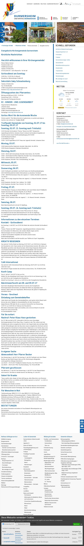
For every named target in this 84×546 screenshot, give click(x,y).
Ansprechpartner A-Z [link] (8, 460)
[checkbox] (3, 524)
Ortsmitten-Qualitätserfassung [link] (32, 501)
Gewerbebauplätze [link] (66, 450)
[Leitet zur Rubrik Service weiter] (2, 35)
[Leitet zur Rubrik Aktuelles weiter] (2, 24)
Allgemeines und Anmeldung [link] (49, 463)
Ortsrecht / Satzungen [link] (7, 456)
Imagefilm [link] (26, 486)
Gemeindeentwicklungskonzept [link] (69, 445)
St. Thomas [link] (48, 481)
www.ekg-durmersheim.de (15, 112)
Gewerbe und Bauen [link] (66, 447)
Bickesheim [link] (27, 473)
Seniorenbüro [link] (48, 443)
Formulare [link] (5, 465)
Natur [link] (25, 462)
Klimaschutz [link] (27, 503)
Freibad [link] (26, 451)
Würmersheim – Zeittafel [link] (31, 484)
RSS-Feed (43, 4)
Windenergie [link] (27, 512)
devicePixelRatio (9, 534)
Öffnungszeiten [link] (5, 454)
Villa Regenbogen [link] (49, 468)
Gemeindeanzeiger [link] (6, 443)
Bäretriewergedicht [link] (29, 471)
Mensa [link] (45, 484)
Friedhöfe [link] (26, 467)
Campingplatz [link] (28, 458)
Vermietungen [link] (28, 464)
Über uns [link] (47, 445)
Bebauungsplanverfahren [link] (68, 441)
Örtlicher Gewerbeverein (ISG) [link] (69, 477)
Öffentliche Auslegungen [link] (67, 459)
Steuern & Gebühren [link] (6, 476)
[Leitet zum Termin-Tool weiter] (2, 40)
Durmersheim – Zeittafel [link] (31, 477)
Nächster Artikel (20, 45)
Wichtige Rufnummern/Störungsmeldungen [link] (10, 486)
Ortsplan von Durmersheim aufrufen (67, 126)
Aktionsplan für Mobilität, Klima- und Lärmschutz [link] (33, 498)
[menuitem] (61, 4)
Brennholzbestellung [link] (30, 510)
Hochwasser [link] (27, 495)
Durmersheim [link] (28, 475)
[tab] (8, 524)
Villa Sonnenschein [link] (50, 471)
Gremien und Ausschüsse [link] (9, 447)
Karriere (37, 4)
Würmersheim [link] (28, 482)
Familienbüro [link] (48, 441)
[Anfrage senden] (82, 428)
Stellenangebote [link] (6, 474)
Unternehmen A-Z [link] (65, 483)
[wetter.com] (61, 108)
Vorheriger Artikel (7, 45)
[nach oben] (82, 432)
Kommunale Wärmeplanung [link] (68, 456)
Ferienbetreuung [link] (48, 447)
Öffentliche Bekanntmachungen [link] (10, 452)
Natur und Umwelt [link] (29, 493)
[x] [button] (81, 524)
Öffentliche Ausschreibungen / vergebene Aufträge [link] (69, 462)
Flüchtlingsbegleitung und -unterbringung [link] (31, 448)
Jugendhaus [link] (47, 454)
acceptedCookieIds (9, 541)
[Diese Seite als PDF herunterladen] (82, 423)
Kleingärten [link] (27, 460)
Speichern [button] (76, 524)
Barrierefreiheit (53, 4)
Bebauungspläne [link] (65, 439)
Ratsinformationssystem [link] (9, 450)
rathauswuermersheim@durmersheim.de (68, 138)
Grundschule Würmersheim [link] (48, 495)
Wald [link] (25, 508)
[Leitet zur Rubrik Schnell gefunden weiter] (2, 30)
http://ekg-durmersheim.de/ (14, 89)
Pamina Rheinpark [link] (28, 514)
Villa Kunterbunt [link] (49, 466)
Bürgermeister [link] (5, 441)
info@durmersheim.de (67, 124)
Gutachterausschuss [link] (66, 452)
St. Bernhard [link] (48, 477)
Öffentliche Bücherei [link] (49, 486)
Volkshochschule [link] (48, 506)
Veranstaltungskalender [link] (7, 480)
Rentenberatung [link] (6, 467)
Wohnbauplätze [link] (65, 485)
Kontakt (30, 4)
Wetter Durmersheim (69, 90)
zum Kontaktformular (63, 143)
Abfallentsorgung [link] (6, 439)
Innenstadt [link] (64, 454)
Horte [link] (45, 452)
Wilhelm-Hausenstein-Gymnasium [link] (51, 503)
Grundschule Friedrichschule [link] (49, 491)
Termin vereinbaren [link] (6, 478)
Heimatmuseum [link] (28, 480)
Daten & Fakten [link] (28, 445)
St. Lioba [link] (47, 479)
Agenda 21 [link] (27, 443)
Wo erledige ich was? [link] (8, 469)
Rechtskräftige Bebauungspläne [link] (70, 443)
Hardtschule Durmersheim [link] (52, 498)
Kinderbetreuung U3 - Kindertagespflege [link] (50, 457)
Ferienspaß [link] (47, 450)
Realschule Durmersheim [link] (51, 500)
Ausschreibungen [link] (6, 463)
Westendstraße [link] (66, 487)
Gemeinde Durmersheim (19, 534)
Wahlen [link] (3, 483)
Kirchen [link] (26, 489)
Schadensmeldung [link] (6, 471)
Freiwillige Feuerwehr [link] (29, 454)
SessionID (6, 538)
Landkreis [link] (26, 491)
